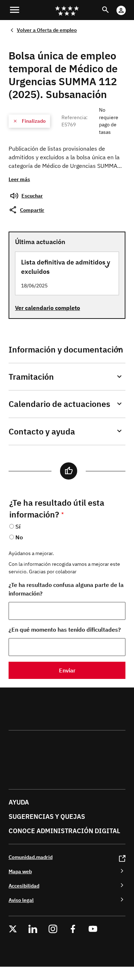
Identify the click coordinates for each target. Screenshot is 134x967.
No (19, 537)
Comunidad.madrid (31, 857)
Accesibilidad (24, 885)
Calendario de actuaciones (59, 404)
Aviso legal (21, 899)
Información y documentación (66, 349)
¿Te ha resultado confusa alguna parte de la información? (66, 589)
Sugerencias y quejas (47, 816)
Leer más (19, 179)
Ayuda (19, 802)
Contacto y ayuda (42, 431)
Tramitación (31, 377)
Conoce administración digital (64, 831)
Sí (17, 526)
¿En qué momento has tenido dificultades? (65, 629)
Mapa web (20, 871)
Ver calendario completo (47, 307)
